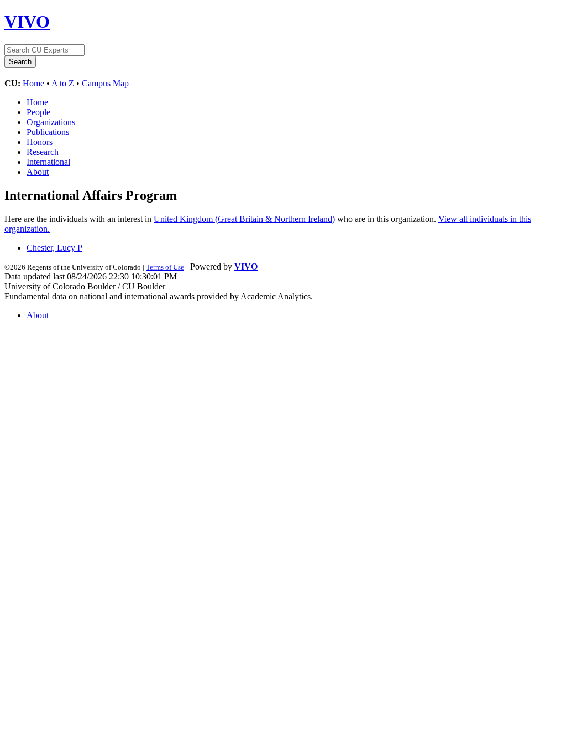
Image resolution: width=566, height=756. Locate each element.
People (38, 112)
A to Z (62, 83)
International (48, 162)
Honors (40, 142)
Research (43, 152)
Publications (48, 132)
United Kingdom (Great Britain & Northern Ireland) (244, 219)
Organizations (51, 122)
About (38, 172)
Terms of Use (165, 267)
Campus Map (105, 83)
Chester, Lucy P (54, 247)
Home (33, 83)
